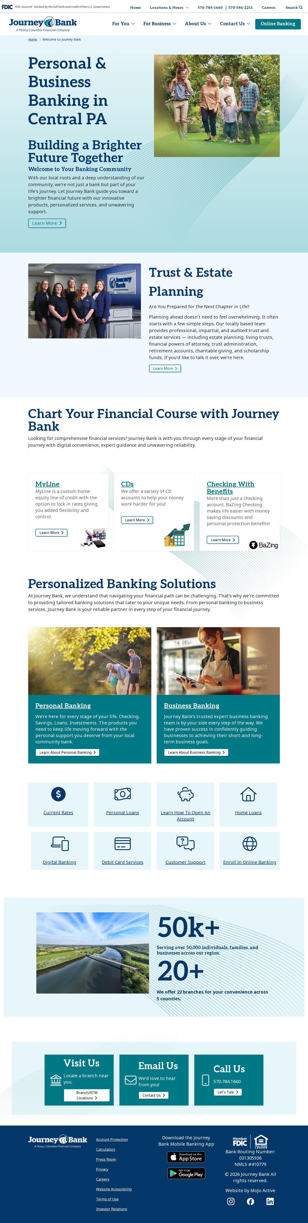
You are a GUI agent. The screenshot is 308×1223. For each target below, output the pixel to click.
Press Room (106, 1159)
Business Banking (191, 706)
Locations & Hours (166, 8)
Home (135, 8)
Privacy (102, 1169)
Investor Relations (111, 1209)
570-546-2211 (240, 8)
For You (120, 24)
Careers (269, 8)
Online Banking (278, 24)
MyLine (47, 484)
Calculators (105, 1149)
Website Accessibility (114, 1189)
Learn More (44, 223)
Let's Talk (226, 1092)
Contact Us (232, 24)
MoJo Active (263, 1190)
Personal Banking (63, 706)
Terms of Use (107, 1199)
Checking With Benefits (231, 488)
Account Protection (112, 1139)
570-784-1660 (210, 8)
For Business (157, 24)
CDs (127, 484)
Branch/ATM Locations (87, 1095)
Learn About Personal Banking (65, 752)
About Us (195, 24)
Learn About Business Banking (194, 752)
